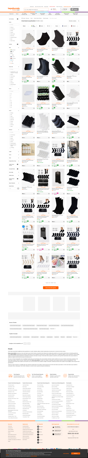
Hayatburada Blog (25, 426)
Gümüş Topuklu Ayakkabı (27, 388)
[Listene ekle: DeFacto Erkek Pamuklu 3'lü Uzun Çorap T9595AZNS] (63, 197)
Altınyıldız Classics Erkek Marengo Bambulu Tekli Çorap (57, 189)
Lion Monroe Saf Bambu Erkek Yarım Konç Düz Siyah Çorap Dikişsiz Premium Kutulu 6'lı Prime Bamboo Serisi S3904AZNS (58, 245)
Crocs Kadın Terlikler (40, 386)
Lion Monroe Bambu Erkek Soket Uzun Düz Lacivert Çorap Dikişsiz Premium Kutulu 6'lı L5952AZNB (73, 245)
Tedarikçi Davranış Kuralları (27, 431)
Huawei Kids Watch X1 (69, 393)
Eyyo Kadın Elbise (40, 391)
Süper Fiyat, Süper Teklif (39, 6)
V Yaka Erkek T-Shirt (26, 416)
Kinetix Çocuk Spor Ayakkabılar (57, 411)
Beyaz (13, 54)
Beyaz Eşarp (25, 386)
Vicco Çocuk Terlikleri (55, 407)
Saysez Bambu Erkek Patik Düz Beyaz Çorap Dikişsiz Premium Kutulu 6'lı (28, 245)
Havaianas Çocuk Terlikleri (56, 399)
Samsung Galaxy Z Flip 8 (70, 413)
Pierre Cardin (13, 33)
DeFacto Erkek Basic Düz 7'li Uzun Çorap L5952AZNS (57, 49)
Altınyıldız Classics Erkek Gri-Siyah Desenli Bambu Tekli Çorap (42, 245)
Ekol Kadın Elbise (40, 398)
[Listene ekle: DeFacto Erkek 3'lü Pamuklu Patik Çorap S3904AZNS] (33, 30)
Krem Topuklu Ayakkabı (26, 405)
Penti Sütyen (39, 393)
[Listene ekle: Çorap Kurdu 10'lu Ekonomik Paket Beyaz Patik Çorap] (33, 141)
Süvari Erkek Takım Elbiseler (12, 390)
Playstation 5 (68, 401)
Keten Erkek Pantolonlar (26, 390)
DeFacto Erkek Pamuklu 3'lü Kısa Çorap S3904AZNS (42, 50)
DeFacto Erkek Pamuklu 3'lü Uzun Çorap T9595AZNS (57, 216)
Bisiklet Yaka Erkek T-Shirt (27, 401)
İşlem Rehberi (25, 439)
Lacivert (13, 56)
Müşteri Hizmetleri (59, 6)
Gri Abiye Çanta (25, 400)
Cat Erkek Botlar (10, 414)
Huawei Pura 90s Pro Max (70, 395)
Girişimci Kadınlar (52, 6)
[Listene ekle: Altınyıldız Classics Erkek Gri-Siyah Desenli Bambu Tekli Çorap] (48, 225)
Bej (12, 61)
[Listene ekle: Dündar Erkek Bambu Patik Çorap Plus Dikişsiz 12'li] (48, 85)
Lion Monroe (13, 28)
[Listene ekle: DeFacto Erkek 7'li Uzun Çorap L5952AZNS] (33, 169)
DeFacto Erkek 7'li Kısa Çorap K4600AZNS (56, 78)
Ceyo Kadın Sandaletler (41, 416)
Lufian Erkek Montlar (11, 401)
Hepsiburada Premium (67, 6)
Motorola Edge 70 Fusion (70, 403)
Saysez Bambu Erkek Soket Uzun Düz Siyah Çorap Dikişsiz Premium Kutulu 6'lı (43, 189)
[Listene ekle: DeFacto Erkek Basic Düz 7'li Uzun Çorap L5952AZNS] (63, 30)
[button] (28, 54)
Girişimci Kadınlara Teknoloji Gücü (28, 432)
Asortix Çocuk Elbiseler (55, 391)
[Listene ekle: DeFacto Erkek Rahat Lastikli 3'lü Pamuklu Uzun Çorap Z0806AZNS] (48, 114)
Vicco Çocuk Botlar (55, 409)
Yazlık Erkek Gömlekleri (26, 391)
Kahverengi (14, 58)
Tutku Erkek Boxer (11, 396)
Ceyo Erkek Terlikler (11, 395)
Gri (12, 53)
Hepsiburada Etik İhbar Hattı (73, 437)
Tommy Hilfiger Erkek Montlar (12, 417)
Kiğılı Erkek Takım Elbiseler (12, 393)
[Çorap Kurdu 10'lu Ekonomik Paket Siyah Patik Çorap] (28, 122)
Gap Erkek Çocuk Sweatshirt (56, 390)
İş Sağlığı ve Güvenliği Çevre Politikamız (14, 439)
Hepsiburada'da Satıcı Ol (76, 6)
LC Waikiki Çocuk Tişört (55, 417)
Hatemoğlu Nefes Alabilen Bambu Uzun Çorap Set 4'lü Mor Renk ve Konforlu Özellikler (72, 161)
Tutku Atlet (10, 400)
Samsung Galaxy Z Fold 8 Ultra (71, 411)
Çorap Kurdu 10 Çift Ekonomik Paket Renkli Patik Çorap (58, 273)
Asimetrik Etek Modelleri (26, 415)
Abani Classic (13, 40)
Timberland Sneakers (11, 405)
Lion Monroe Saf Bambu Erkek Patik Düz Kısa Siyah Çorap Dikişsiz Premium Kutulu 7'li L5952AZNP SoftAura (73, 133)
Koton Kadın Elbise (40, 411)
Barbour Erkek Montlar (11, 408)
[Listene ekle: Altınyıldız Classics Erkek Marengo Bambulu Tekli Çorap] (63, 169)
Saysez (12, 32)
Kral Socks (12, 35)
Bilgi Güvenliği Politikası (12, 436)
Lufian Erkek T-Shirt (11, 386)
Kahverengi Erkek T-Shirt (27, 398)
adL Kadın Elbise (39, 390)
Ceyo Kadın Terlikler (40, 401)
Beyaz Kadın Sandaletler (26, 395)
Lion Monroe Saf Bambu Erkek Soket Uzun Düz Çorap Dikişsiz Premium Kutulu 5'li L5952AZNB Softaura (28, 273)
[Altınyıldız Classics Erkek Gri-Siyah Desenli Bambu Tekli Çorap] (43, 233)
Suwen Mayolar (39, 414)
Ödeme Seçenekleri (26, 436)
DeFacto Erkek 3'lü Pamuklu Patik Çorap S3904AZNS (27, 50)
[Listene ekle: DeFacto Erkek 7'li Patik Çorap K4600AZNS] (33, 58)
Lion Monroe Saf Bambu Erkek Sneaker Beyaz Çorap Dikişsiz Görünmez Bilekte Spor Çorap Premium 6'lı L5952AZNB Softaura (42, 273)
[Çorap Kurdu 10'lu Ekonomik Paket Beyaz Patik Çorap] (28, 149)
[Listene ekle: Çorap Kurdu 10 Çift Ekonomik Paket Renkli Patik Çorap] (63, 253)
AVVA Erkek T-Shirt (11, 391)
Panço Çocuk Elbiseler (55, 402)
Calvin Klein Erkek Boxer (12, 412)
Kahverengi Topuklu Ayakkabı (27, 411)
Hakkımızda (10, 426)
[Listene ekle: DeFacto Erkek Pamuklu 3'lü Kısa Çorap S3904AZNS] (48, 30)
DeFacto (12, 27)
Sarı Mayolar (25, 410)
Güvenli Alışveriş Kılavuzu (12, 437)
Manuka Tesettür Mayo (41, 407)
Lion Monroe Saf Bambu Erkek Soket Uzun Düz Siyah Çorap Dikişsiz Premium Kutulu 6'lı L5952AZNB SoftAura (73, 50)
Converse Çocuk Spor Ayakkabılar (57, 401)
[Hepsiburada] (14, 8)
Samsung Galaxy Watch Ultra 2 (71, 415)
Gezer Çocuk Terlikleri (55, 416)
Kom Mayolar (39, 412)
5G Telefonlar (68, 406)
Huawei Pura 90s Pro (69, 396)
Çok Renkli (13, 49)
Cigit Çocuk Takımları (55, 412)
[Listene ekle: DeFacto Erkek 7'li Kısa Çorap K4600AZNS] (63, 58)
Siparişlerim (32, 6)
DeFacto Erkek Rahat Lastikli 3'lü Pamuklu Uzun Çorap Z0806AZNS (42, 132)
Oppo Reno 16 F (68, 408)
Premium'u (14, 9)
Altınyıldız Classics (14, 37)
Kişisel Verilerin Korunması (12, 434)
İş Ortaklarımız (10, 427)
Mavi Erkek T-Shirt (11, 388)
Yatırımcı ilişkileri (10, 429)
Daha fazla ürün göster (50, 287)
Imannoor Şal (39, 388)
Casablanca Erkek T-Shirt (12, 416)
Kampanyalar (46, 6)
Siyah (13, 51)
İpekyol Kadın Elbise (40, 406)
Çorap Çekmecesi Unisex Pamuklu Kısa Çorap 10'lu (42, 160)
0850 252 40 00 (73, 433)
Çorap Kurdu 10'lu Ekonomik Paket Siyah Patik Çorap (27, 133)
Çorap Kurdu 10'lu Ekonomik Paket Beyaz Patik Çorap (27, 161)
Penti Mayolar (39, 396)
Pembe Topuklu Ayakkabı (27, 396)
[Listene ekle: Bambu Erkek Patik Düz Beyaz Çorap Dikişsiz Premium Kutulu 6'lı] (33, 225)
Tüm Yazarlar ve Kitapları (70, 386)
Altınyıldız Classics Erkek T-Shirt (13, 398)
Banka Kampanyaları (26, 437)
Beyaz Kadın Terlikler (26, 403)
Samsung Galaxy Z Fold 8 (70, 410)
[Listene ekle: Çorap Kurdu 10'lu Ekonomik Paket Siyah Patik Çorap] (33, 114)
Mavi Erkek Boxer (25, 393)
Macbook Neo (68, 398)
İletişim (9, 441)
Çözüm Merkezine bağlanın (73, 426)
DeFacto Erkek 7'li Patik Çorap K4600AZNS (27, 78)
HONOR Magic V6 (69, 416)
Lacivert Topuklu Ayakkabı (27, 406)
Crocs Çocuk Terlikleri (55, 388)
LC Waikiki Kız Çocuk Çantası (56, 395)
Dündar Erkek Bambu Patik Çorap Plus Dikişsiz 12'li (43, 105)
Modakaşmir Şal (39, 400)
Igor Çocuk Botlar (54, 386)
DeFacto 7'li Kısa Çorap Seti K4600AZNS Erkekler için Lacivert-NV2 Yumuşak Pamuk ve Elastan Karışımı (57, 132)
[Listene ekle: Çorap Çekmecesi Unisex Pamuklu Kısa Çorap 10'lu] (48, 141)
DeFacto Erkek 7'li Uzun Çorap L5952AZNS (27, 188)
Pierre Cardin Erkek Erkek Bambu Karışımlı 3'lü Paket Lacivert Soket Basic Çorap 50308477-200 (72, 217)
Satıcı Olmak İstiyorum (26, 427)
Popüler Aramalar (69, 388)
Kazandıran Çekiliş (69, 400)
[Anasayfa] (22, 18)
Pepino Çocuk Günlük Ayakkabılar (57, 406)
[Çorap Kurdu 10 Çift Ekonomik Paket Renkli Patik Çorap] (58, 261)
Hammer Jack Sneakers (12, 403)
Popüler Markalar (69, 390)
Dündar (12, 30)
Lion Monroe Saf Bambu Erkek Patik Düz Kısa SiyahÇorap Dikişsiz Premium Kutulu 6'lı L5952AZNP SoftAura (43, 217)
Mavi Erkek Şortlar (25, 413)
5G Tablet (67, 405)
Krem (13, 63)
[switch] (18, 19)
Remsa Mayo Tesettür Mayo (41, 409)
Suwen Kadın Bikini (40, 417)
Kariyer (9, 432)
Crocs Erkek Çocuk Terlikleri (56, 404)
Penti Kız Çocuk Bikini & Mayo (56, 393)
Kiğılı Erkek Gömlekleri (11, 406)
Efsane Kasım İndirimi (69, 391)
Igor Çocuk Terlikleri (55, 414)
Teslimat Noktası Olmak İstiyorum (28, 434)
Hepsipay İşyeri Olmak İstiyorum (28, 429)
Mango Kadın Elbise (40, 395)
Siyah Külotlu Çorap (26, 408)
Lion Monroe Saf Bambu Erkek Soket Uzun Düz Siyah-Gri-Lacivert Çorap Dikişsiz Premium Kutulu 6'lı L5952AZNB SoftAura (58, 161)
